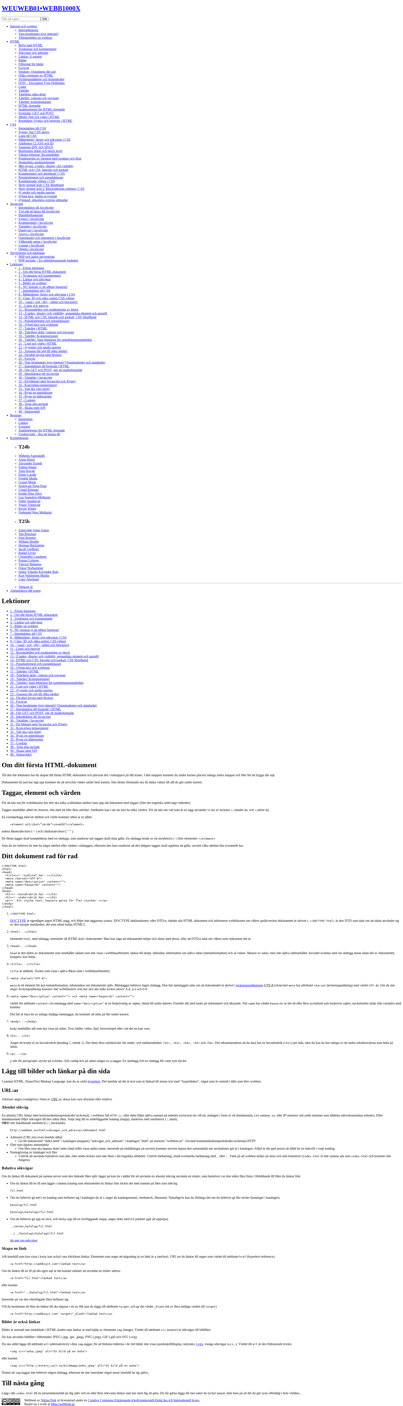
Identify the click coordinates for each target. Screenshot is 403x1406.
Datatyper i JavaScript (33, 230)
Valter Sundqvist (29, 501)
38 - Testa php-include (33, 404)
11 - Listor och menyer (33, 306)
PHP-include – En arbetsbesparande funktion (48, 260)
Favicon (23, 68)
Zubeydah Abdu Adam (33, 530)
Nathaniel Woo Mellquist (35, 512)
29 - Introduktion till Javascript (38, 374)
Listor (22, 87)
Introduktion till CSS (32, 128)
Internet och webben (23, 26)
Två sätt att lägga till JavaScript (39, 211)
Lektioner (16, 264)
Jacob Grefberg (28, 549)
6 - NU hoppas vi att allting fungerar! (43, 287)
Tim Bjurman (27, 534)
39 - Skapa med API (31, 408)
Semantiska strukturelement (36, 162)
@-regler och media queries (36, 192)
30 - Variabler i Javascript (35, 377)
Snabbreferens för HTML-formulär (41, 109)
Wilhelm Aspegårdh (31, 456)
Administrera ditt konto (25, 590)
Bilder (22, 60)
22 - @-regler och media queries (39, 347)
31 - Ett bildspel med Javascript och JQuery (47, 381)
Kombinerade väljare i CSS (36, 181)
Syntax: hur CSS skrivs (33, 132)
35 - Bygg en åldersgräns (35, 396)
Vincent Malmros (29, 564)
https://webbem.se (63, 1404)
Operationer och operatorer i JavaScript (44, 238)
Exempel (24, 426)
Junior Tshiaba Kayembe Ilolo (38, 572)
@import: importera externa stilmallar (43, 200)
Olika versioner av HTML (35, 75)
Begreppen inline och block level (40, 151)
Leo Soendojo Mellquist (34, 497)
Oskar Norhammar (30, 568)
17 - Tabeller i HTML (32, 328)
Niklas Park (48, 1400)
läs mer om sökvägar (23, 1240)
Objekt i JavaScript (31, 249)
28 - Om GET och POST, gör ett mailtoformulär (50, 370)
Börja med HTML (30, 45)
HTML (15, 41)
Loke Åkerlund (28, 579)
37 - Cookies (26, 400)
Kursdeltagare (19, 438)
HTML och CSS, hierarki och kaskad (43, 170)
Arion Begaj (26, 459)
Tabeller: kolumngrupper (34, 102)
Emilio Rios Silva (30, 493)
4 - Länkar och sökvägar (34, 279)
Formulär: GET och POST (36, 113)
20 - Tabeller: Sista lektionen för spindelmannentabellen (55, 340)
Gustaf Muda (27, 482)
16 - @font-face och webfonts (38, 324)
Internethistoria (28, 30)
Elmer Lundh (27, 474)
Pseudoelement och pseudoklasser (40, 177)
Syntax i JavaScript (31, 219)
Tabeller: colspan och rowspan (38, 98)
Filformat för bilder (31, 64)
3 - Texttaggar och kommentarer (39, 275)
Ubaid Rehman (28, 490)
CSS (13, 124)
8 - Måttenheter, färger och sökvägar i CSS (46, 294)
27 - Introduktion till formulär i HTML (43, 366)
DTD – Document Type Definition (41, 83)
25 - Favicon (26, 358)
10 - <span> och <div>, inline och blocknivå (47, 302)
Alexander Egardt (30, 463)
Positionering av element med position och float (49, 158)
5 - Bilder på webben (32, 283)
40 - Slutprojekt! (29, 411)
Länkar (23, 423)
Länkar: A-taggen (30, 56)
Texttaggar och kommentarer (37, 49)
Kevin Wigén (27, 508)
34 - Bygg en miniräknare (35, 392)
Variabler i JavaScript (32, 226)
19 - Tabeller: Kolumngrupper (38, 336)
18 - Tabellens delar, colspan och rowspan (46, 332)
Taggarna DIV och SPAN (35, 147)
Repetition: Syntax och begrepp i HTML (45, 121)
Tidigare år (25, 587)
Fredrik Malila (27, 478)
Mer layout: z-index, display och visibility (45, 166)
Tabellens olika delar (32, 94)
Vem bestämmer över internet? (38, 34)
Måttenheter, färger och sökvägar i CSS (44, 139)
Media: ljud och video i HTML (39, 117)
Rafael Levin (27, 553)
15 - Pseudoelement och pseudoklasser (43, 321)
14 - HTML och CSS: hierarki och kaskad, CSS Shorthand (57, 317)
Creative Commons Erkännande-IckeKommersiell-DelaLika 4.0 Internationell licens (143, 1400)
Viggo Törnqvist (29, 505)
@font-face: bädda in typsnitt (37, 196)
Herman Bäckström (31, 545)
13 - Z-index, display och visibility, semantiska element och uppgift (62, 313)
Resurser (16, 415)
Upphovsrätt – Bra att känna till (39, 434)
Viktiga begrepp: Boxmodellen (38, 155)
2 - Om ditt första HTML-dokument (42, 272)
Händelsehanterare (30, 215)
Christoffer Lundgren (32, 556)
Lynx (199, 1344)
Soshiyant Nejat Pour (32, 486)
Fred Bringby (27, 538)
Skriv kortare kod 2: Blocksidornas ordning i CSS (51, 188)
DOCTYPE (18, 920)
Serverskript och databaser (27, 253)
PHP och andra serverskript (36, 256)
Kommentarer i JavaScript (35, 222)
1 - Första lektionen (31, 268)
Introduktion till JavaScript (36, 207)
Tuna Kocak (26, 471)
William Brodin (28, 541)
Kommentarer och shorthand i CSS (41, 173)
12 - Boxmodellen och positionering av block (48, 309)
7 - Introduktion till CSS (34, 290)
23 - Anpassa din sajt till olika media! (42, 351)
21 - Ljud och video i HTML (37, 343)
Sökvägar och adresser (33, 53)
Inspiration (25, 419)
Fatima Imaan (27, 467)
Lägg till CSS (27, 136)
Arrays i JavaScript (31, 234)
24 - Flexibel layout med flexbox (40, 355)
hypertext (94, 1081)
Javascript (16, 204)
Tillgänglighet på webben (35, 37)
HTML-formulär (29, 105)
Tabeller (23, 90)
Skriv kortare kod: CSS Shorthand (41, 185)
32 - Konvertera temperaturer (37, 385)
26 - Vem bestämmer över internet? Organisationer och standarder (61, 362)
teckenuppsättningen (249, 985)
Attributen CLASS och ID (36, 143)
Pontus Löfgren (28, 560)
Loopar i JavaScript (31, 245)
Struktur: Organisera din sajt (37, 71)
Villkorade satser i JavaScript (37, 241)
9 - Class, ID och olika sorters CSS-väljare (46, 298)
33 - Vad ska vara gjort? (34, 389)
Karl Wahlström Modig (33, 575)
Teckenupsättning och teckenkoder (41, 79)
